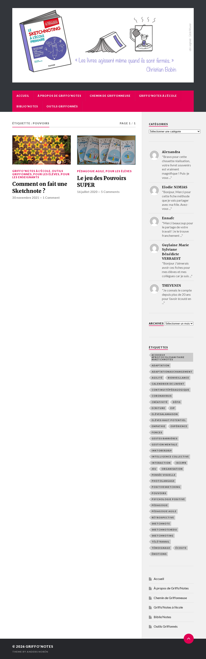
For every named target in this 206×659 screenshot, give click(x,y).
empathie (158, 426)
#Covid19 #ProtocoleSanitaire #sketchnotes (168, 357)
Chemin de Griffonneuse (110, 95)
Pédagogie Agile (90, 171)
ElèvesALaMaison (165, 414)
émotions (159, 554)
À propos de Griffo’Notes (59, 95)
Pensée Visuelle (163, 475)
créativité (160, 402)
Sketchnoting (162, 535)
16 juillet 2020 (87, 192)
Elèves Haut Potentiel (169, 420)
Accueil (22, 95)
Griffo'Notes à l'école (31, 171)
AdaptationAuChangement (172, 371)
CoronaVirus (162, 395)
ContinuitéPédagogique (170, 389)
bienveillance (178, 377)
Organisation (172, 468)
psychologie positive (168, 499)
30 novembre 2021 (25, 197)
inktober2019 (161, 450)
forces (157, 432)
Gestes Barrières (164, 438)
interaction (161, 462)
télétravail (161, 541)
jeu (154, 468)
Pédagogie (160, 505)
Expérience (179, 426)
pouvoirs (159, 493)
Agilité (157, 377)
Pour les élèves (46, 174)
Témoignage (161, 548)
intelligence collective (170, 456)
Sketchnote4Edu (164, 529)
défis (176, 402)
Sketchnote (161, 523)
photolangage (163, 481)
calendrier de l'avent (168, 383)
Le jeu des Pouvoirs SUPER (101, 181)
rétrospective (163, 517)
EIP (172, 408)
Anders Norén (37, 651)
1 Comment (51, 197)
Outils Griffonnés (62, 106)
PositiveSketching (166, 487)
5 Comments (110, 192)
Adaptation (160, 365)
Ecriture (158, 408)
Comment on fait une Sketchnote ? (39, 187)
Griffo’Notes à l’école (158, 95)
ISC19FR (181, 462)
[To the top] (189, 639)
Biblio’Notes (27, 106)
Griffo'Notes (39, 646)
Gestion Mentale (164, 444)
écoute (180, 548)
